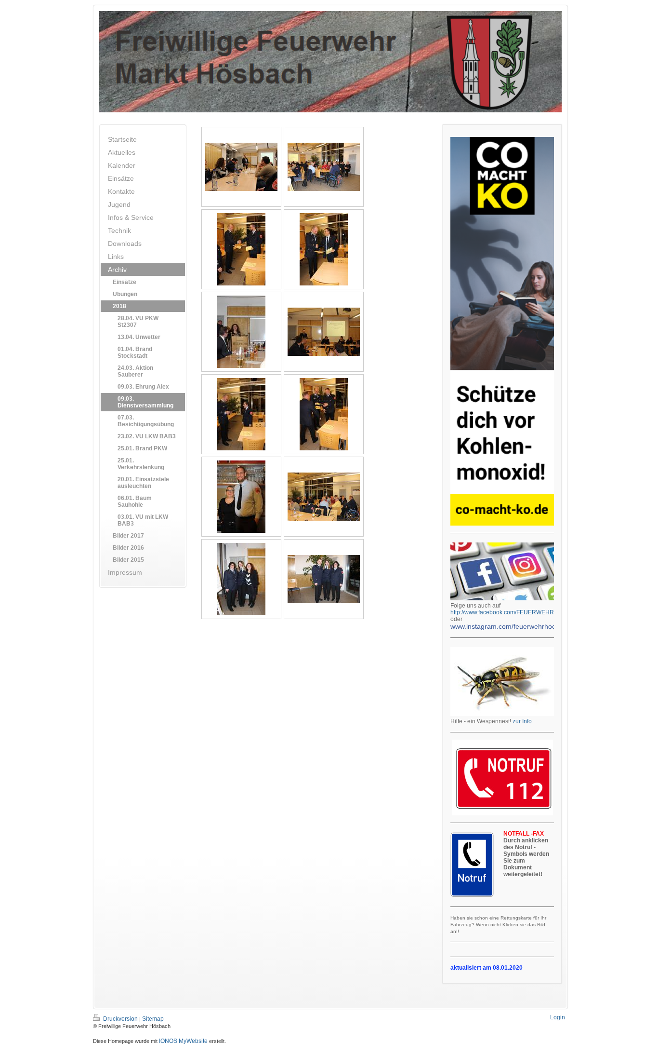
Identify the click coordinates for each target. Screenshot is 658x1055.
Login (557, 1017)
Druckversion (120, 1018)
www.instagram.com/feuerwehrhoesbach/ (513, 626)
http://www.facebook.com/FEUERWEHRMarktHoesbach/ (523, 612)
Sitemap (153, 1018)
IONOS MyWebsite (183, 1041)
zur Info (522, 721)
